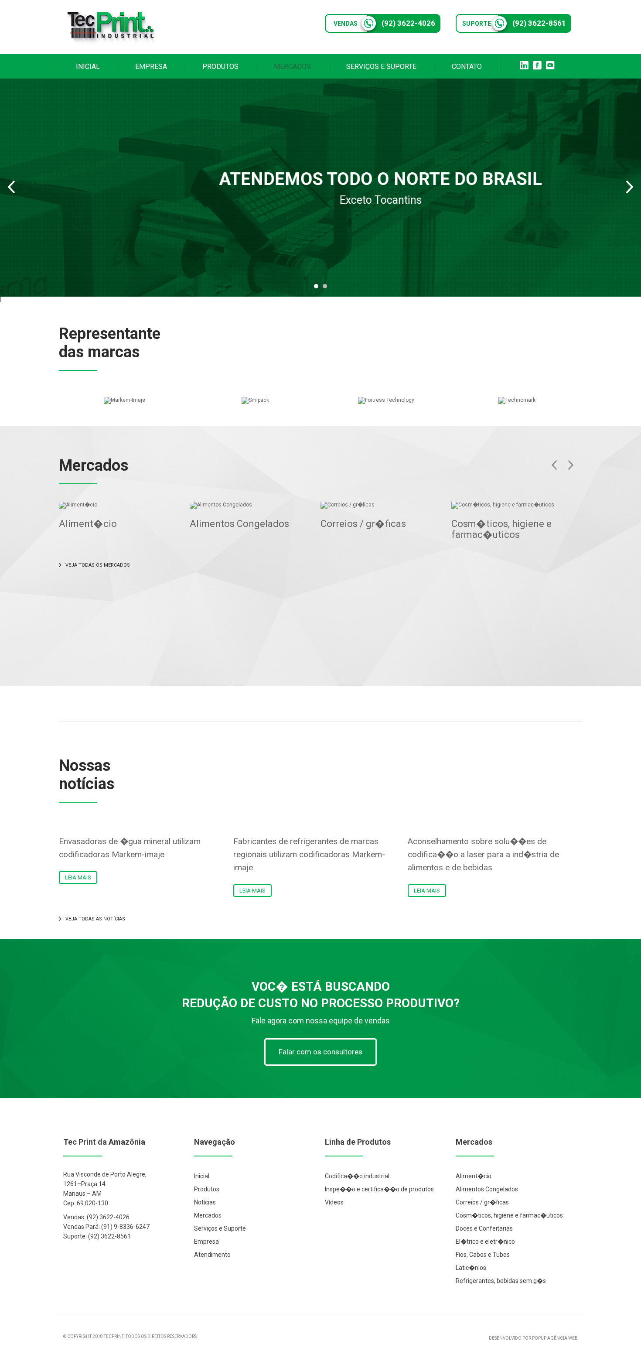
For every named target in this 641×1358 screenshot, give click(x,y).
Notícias (205, 1202)
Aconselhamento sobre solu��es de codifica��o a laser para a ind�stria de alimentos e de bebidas (483, 854)
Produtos (206, 1189)
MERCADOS (292, 66)
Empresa (206, 1241)
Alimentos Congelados (239, 523)
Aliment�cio (88, 523)
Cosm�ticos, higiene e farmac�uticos (501, 529)
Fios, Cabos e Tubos (483, 1254)
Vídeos (334, 1202)
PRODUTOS (220, 66)
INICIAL (88, 66)
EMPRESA (151, 66)
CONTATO (467, 66)
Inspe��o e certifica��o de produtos (379, 1189)
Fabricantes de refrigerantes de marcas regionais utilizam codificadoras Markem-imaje (309, 854)
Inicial (201, 1176)
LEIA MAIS (78, 877)
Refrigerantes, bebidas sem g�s (501, 1280)
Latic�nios (471, 1267)
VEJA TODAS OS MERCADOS (97, 565)
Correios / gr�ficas (363, 523)
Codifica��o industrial (357, 1176)
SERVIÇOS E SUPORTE (381, 66)
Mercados (208, 1215)
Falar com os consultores (320, 1051)
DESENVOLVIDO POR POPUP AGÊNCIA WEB (533, 1338)
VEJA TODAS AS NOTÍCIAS (95, 919)
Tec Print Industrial (111, 27)
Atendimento (212, 1254)
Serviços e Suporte (220, 1228)
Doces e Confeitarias (484, 1228)
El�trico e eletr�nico (485, 1241)
